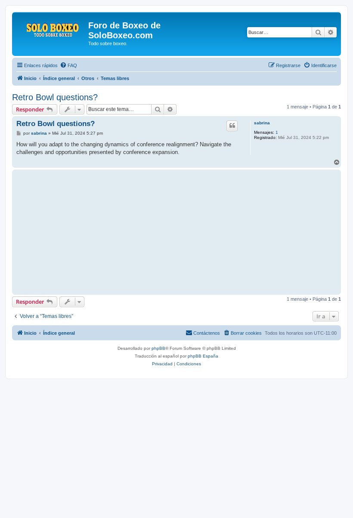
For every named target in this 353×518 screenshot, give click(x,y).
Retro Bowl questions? (55, 97)
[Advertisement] (129, 232)
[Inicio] (51, 28)
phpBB (158, 348)
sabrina (262, 122)
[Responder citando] (232, 125)
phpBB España (203, 356)
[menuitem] (68, 65)
